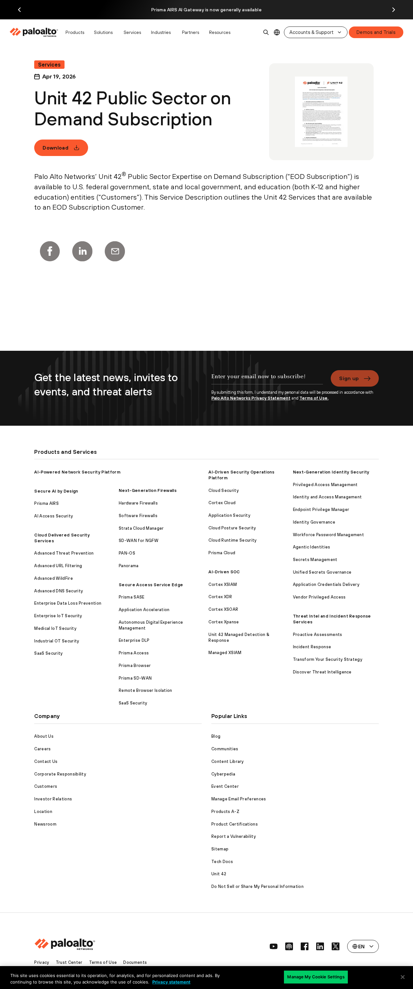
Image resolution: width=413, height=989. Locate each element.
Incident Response (312, 646)
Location (43, 811)
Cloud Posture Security (232, 528)
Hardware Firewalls (138, 503)
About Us (44, 736)
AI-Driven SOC (224, 571)
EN (277, 32)
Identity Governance (314, 522)
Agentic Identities (311, 547)
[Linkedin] (82, 251)
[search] (266, 32)
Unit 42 (218, 873)
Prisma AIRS (46, 503)
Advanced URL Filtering (58, 565)
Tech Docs (222, 861)
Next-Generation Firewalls (147, 490)
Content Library (227, 761)
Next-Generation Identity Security (331, 472)
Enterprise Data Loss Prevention (67, 603)
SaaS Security (48, 653)
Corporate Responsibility (60, 774)
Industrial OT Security (56, 641)
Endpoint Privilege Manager (321, 509)
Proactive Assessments (317, 634)
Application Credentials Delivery (326, 584)
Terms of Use (103, 962)
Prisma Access (134, 653)
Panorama (129, 565)
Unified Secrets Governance (322, 572)
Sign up (349, 378)
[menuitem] (36, 32)
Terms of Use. (313, 398)
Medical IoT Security (55, 628)
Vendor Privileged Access (319, 597)
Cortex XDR (220, 596)
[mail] (115, 251)
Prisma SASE (132, 597)
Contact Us (45, 761)
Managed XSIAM (224, 652)
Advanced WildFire (53, 578)
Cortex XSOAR (223, 609)
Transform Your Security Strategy (327, 659)
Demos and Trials (376, 32)
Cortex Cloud (222, 502)
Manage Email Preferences (238, 798)
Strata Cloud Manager (141, 528)
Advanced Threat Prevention (64, 553)
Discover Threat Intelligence (322, 672)
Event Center (225, 786)
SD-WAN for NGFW (138, 540)
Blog (215, 736)
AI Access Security (53, 516)
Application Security (229, 515)
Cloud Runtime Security (232, 540)
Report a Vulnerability (233, 836)
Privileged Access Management (325, 484)
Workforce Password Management (328, 534)
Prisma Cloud (221, 552)
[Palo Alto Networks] (34, 32)
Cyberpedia (223, 774)
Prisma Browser (135, 665)
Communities (224, 748)
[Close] (403, 977)
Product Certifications (234, 824)
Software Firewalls (138, 515)
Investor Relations (53, 798)
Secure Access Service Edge (151, 584)
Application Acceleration (144, 609)
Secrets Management (315, 559)
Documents (135, 962)
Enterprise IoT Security (58, 615)
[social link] (273, 946)
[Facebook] (49, 251)
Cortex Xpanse (223, 621)
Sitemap (219, 849)
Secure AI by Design (56, 491)
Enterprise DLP (134, 640)
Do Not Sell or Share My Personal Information (257, 886)
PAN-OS (127, 553)
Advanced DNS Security (58, 590)
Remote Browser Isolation (145, 690)
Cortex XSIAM (222, 584)
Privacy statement (171, 981)
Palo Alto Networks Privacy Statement (250, 398)
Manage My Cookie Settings (315, 976)
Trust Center (69, 962)
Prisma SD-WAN (135, 678)
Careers (42, 748)
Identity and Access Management (327, 496)
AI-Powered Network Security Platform (77, 472)
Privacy (41, 962)
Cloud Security (223, 490)
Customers (45, 786)
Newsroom (45, 824)
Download (55, 148)
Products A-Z (225, 811)
